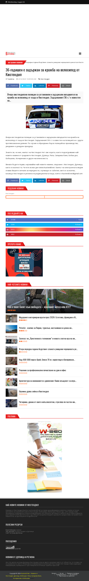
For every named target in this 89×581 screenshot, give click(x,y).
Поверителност (61, 574)
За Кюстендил (15, 6)
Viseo (32, 578)
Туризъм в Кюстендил (18, 10)
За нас (62, 573)
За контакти (35, 10)
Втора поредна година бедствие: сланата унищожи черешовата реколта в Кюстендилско (41, 62)
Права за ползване (73, 573)
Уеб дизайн (10, 531)
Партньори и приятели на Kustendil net (58, 6)
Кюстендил (45, 79)
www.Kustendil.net (47, 167)
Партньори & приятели (66, 575)
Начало (54, 573)
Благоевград (10, 530)
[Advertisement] (44, 32)
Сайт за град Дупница (14, 533)
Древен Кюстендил (31, 6)
